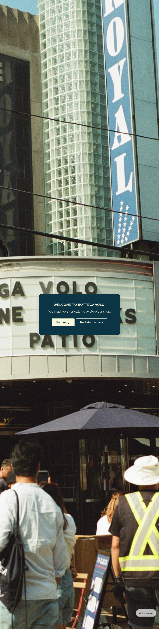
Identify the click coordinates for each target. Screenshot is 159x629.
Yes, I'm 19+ (63, 322)
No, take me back (91, 322)
